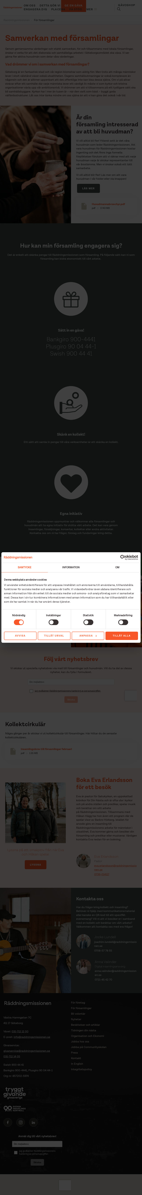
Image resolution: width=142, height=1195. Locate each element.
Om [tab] (117, 567)
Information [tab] (71, 567)
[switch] (54, 622)
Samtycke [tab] (24, 567)
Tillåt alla (122, 636)
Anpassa (86, 636)
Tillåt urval (54, 636)
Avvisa (20, 636)
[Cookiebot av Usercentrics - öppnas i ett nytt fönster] (123, 557)
